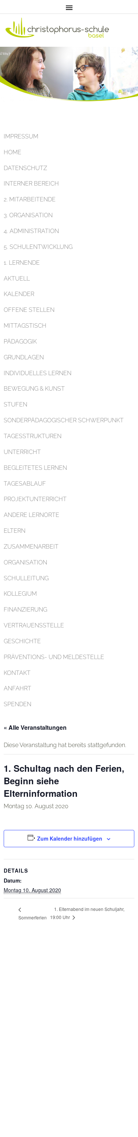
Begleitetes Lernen (35, 467)
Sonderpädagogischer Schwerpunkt (64, 420)
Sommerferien (32, 917)
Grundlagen (24, 357)
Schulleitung (26, 578)
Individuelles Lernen (37, 373)
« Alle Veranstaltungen (35, 727)
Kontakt (17, 672)
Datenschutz (25, 168)
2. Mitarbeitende (30, 199)
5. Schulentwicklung (38, 246)
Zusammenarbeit (31, 546)
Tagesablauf (25, 483)
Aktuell (17, 278)
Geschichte (22, 641)
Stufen (15, 404)
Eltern (14, 530)
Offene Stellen (29, 309)
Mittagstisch (25, 325)
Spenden (17, 704)
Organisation (25, 562)
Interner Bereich (31, 183)
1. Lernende (22, 262)
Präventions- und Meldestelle (54, 657)
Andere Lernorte (31, 514)
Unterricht (22, 451)
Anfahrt (17, 688)
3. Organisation (28, 215)
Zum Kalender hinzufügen (69, 838)
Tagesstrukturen (32, 436)
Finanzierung (25, 609)
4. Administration (31, 231)
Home (12, 152)
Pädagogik (20, 341)
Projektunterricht (35, 499)
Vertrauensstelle (34, 625)
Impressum (21, 136)
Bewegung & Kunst (34, 388)
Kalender (19, 294)
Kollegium (20, 593)
